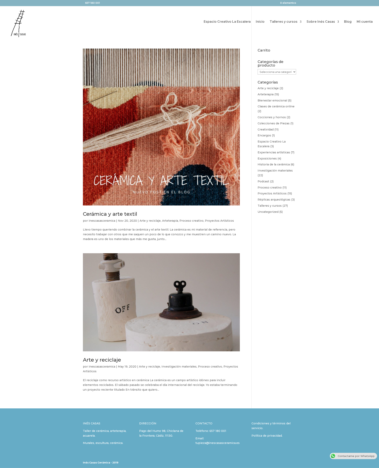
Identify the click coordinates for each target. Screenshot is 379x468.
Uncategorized (268, 212)
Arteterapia (170, 220)
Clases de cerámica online (276, 106)
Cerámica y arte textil (110, 214)
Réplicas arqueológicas (274, 199)
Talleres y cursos (283, 21)
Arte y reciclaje (150, 220)
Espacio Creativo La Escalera (227, 21)
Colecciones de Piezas (274, 123)
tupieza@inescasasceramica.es (217, 443)
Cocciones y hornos (272, 117)
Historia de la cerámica (274, 164)
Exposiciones (267, 158)
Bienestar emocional (272, 100)
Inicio (260, 21)
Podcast (263, 181)
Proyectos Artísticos (219, 220)
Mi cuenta (365, 21)
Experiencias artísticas (274, 152)
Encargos (264, 135)
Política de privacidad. (266, 435)
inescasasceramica (102, 220)
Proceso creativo (191, 220)
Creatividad (266, 129)
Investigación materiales (179, 366)
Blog (348, 21)
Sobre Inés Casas (321, 21)
